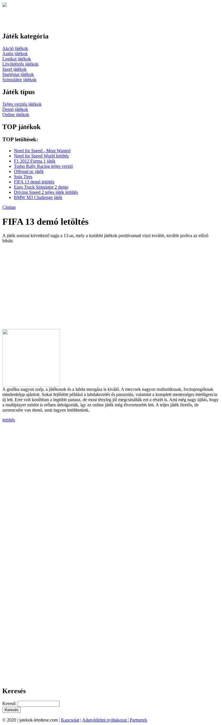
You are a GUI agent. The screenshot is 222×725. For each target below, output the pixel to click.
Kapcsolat (70, 719)
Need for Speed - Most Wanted (42, 150)
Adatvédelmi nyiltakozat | (106, 719)
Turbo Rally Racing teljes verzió (43, 166)
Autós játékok (15, 53)
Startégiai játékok (18, 74)
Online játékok (15, 114)
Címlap (9, 207)
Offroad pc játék (29, 171)
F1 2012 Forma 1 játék (35, 161)
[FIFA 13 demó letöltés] (31, 385)
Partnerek (138, 719)
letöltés (8, 419)
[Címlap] (4, 5)
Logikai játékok (16, 58)
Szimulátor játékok (19, 79)
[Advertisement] (50, 288)
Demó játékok (15, 109)
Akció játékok (15, 48)
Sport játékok (14, 69)
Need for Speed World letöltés (41, 155)
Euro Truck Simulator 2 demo (41, 187)
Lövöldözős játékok (20, 64)
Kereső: (10, 703)
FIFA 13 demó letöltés (34, 181)
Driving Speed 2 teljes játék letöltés (46, 192)
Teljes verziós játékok (22, 104)
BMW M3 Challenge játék (38, 197)
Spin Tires (23, 176)
